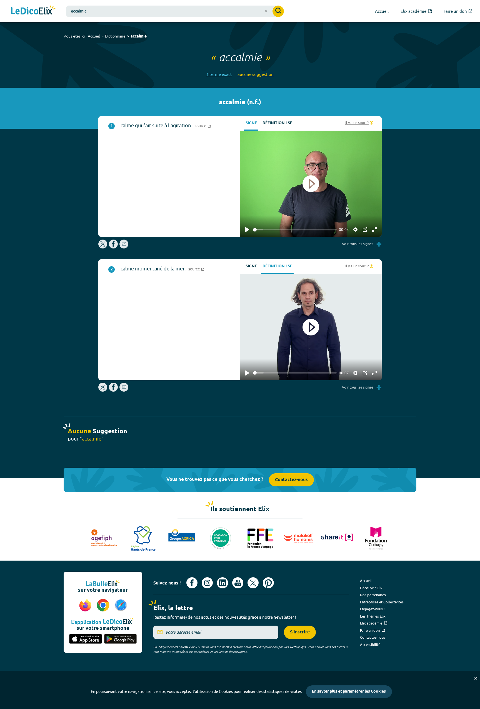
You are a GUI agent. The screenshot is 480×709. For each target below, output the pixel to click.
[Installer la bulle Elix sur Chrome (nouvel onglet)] (104, 605)
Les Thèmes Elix (373, 616)
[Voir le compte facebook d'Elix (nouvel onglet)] (192, 582)
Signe (251, 123)
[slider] (295, 229)
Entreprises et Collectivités (382, 602)
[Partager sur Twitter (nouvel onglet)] (103, 247)
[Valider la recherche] (278, 11)
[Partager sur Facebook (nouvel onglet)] (113, 247)
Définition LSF (277, 123)
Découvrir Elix (371, 588)
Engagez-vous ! (372, 609)
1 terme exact (219, 74)
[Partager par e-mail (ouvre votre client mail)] (124, 247)
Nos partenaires (373, 595)
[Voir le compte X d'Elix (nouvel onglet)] (253, 582)
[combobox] (175, 11)
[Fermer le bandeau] (476, 678)
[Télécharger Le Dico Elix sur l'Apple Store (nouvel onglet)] (85, 639)
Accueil (94, 36)
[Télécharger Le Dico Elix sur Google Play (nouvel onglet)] (120, 639)
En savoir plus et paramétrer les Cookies (349, 691)
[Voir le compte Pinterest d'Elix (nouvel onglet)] (268, 582)
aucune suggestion (256, 74)
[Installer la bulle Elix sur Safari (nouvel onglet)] (121, 605)
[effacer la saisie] (266, 11)
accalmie (139, 36)
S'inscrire (300, 632)
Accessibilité (370, 644)
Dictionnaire (115, 36)
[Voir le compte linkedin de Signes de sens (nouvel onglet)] (222, 582)
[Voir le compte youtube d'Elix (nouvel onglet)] (237, 582)
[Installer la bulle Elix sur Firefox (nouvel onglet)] (86, 605)
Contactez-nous (291, 480)
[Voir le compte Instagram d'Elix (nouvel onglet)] (207, 582)
